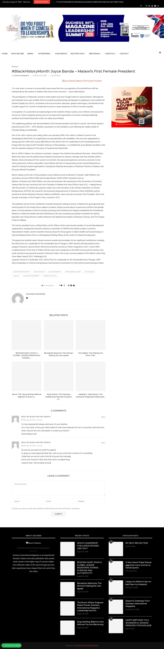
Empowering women (73, 272)
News (30, 54)
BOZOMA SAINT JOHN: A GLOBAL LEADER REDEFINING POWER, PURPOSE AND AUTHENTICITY (89, 567)
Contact (124, 54)
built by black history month (36, 417)
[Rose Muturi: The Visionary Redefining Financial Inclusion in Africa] (58, 376)
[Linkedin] (149, 6)
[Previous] (52, 2)
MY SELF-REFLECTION (136, 543)
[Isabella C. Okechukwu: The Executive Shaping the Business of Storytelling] (90, 376)
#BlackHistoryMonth (21, 272)
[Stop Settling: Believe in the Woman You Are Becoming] (67, 628)
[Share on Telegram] (71, 285)
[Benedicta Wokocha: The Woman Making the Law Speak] (58, 335)
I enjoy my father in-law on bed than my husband (138, 582)
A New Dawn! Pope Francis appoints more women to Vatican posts (138, 565)
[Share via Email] (74, 285)
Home (5, 54)
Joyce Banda (89, 272)
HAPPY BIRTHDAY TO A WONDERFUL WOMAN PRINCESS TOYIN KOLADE (138, 623)
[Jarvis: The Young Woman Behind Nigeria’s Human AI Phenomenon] (26, 376)
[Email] (155, 6)
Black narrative (55, 272)
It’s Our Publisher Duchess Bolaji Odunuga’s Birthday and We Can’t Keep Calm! (89, 2)
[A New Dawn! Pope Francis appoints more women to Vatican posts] (116, 568)
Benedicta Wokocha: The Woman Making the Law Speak (89, 586)
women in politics (50, 276)
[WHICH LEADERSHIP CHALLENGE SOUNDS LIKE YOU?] (67, 549)
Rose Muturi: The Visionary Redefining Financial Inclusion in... (58, 396)
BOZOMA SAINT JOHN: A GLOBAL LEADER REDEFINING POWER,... (26, 355)
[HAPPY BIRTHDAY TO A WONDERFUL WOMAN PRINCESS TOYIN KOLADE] (116, 626)
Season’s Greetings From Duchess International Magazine (137, 603)
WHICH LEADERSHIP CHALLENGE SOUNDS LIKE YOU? (88, 546)
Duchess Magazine (21, 75)
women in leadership (31, 276)
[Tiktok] (161, 6)
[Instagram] (146, 6)
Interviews (44, 54)
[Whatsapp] (158, 6)
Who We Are (17, 54)
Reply (103, 417)
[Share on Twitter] (66, 285)
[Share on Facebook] (64, 285)
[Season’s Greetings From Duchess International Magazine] (116, 607)
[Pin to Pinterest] (68, 285)
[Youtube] (152, 6)
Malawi (16, 276)
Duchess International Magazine (86, 645)
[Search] (163, 53)
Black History (39, 272)
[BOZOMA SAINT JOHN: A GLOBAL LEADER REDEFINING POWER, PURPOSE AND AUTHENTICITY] (26, 335)
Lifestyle (110, 54)
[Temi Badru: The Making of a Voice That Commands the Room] (90, 335)
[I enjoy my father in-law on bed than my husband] (116, 587)
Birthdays (94, 54)
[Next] (54, 2)
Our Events (61, 54)
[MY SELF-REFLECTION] (116, 549)
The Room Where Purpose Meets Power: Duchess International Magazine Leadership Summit (90, 606)
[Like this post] (61, 285)
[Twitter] (143, 6)
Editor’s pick (77, 54)
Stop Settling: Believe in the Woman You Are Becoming (90, 623)
